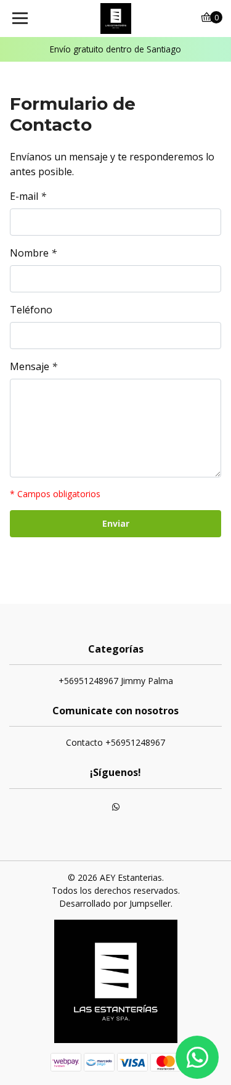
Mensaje (33, 366)
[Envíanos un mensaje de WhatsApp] (197, 1057)
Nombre (33, 253)
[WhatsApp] (116, 808)
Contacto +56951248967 (115, 742)
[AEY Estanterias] (116, 18)
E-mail (28, 196)
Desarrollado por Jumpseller (115, 903)
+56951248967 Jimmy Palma (116, 681)
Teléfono (31, 309)
